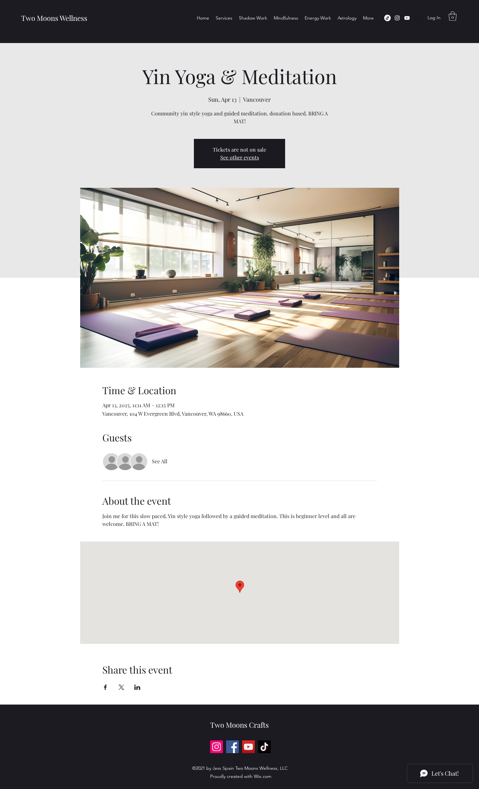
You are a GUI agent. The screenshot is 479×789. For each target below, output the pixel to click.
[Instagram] (397, 18)
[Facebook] (232, 746)
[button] (453, 16)
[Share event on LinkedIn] (137, 687)
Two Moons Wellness (53, 18)
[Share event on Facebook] (105, 687)
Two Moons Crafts (239, 725)
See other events (239, 157)
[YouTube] (407, 18)
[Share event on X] (121, 687)
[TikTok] (387, 18)
